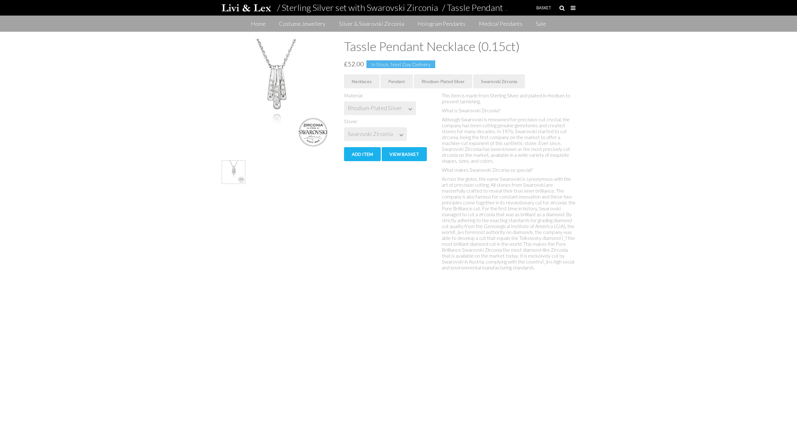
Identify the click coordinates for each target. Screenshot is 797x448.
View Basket (404, 154)
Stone (350, 121)
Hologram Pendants (441, 23)
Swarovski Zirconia (499, 81)
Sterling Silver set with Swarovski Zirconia (360, 7)
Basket (543, 7)
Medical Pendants (500, 23)
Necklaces (362, 81)
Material (353, 95)
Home (258, 23)
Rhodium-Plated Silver (443, 81)
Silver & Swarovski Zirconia (371, 23)
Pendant (396, 81)
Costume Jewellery (302, 23)
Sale (541, 23)
